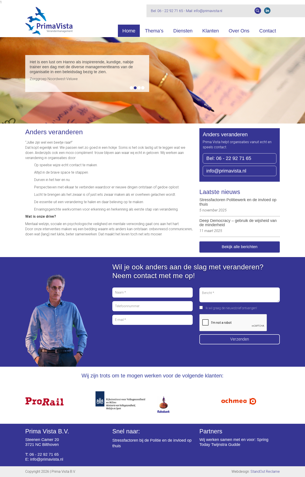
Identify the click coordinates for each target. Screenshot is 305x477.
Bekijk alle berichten (239, 247)
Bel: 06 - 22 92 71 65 (228, 158)
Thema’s (154, 31)
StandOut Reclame (265, 471)
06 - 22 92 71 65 (170, 11)
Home (128, 31)
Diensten (182, 31)
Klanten (210, 31)
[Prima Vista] (87, 21)
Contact (267, 31)
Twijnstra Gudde (225, 444)
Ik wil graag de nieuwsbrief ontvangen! (231, 308)
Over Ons (239, 31)
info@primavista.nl (208, 11)
